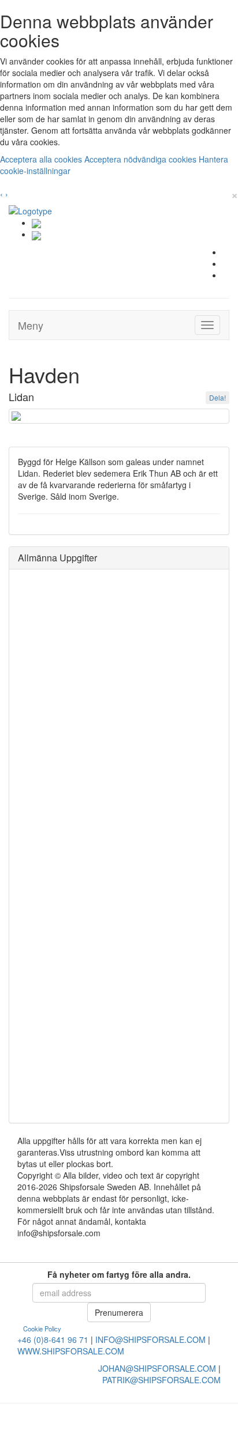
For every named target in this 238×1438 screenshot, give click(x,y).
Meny (30, 325)
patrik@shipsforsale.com (161, 1380)
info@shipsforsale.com (150, 1339)
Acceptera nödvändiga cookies (141, 159)
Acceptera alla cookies (42, 159)
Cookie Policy (42, 1328)
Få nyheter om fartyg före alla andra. (119, 1274)
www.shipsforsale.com (70, 1351)
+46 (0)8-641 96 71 (52, 1339)
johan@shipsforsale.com (157, 1368)
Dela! (217, 397)
